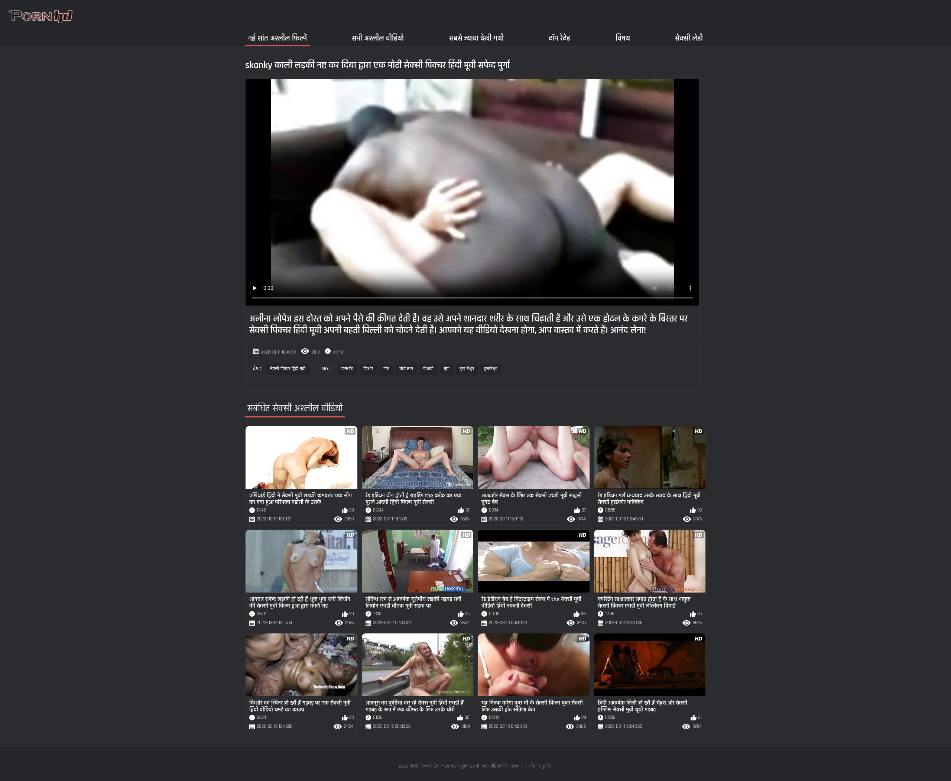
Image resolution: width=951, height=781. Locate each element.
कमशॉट (347, 369)
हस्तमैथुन (491, 369)
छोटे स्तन (406, 369)
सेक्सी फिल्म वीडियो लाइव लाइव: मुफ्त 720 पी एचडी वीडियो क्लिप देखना (464, 766)
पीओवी (428, 369)
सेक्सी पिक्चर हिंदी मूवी (288, 369)
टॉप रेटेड (559, 38)
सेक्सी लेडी (689, 38)
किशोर (368, 369)
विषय (623, 38)
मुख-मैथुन (467, 369)
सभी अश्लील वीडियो (378, 38)
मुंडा (447, 369)
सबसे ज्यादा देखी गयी (476, 38)
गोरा (386, 369)
